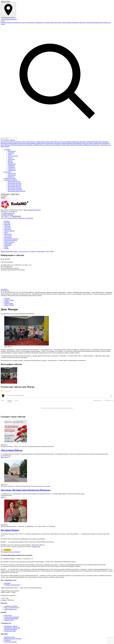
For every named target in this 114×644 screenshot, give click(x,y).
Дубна (63, 22)
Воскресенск (18, 22)
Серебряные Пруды (38, 145)
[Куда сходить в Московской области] (20, 208)
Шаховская (87, 145)
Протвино (14, 145)
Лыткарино (57, 143)
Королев (105, 141)
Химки (64, 145)
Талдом (53, 145)
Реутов (25, 145)
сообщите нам (35, 546)
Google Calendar (9, 300)
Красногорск (22, 143)
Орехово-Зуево (97, 143)
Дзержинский (39, 22)
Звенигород (83, 22)
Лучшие (9, 400)
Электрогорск (95, 145)
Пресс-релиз (8, 615)
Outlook (6, 302)
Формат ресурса (9, 620)
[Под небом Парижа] (57, 511)
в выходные (20, 218)
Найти (3, 197)
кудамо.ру (4, 600)
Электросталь (104, 145)
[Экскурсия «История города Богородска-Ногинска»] (57, 470)
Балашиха (4, 22)
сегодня (10, 218)
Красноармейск (13, 143)
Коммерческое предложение (12, 638)
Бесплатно (4, 457)
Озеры (90, 143)
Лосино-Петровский (47, 143)
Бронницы (10, 22)
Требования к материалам (12, 627)
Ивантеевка (90, 22)
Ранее (16, 400)
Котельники (4, 143)
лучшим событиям (7, 214)
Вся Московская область (9, 19)
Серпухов (48, 145)
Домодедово (57, 22)
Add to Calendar (37, 295)
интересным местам (9, 213)
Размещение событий (10, 626)
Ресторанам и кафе (10, 631)
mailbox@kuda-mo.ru (10, 609)
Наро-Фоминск (77, 143)
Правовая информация (11, 618)
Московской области (34, 210)
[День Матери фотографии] (9, 383)
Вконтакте (7, 583)
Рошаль (30, 145)
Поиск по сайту (5, 1)
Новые (3, 400)
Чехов (77, 145)
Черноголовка (70, 145)
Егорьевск (69, 22)
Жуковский (75, 22)
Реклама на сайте (9, 637)
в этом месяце (29, 218)
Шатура (81, 145)
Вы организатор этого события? (10, 552)
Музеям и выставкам (10, 629)
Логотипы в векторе (10, 641)
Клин (101, 22)
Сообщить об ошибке (10, 606)
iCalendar (7, 298)
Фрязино (58, 145)
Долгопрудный (48, 22)
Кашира (96, 22)
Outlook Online (8, 303)
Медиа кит (7, 640)
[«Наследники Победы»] (57, 431)
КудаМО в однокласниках (12, 585)
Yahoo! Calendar (9, 305)
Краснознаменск (31, 143)
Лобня (39, 143)
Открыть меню (5, 194)
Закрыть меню (15, 194)
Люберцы (64, 143)
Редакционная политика (11, 617)
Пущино (20, 145)
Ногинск (85, 143)
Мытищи (70, 143)
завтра (15, 218)
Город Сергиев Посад (28, 22)
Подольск (8, 145)
